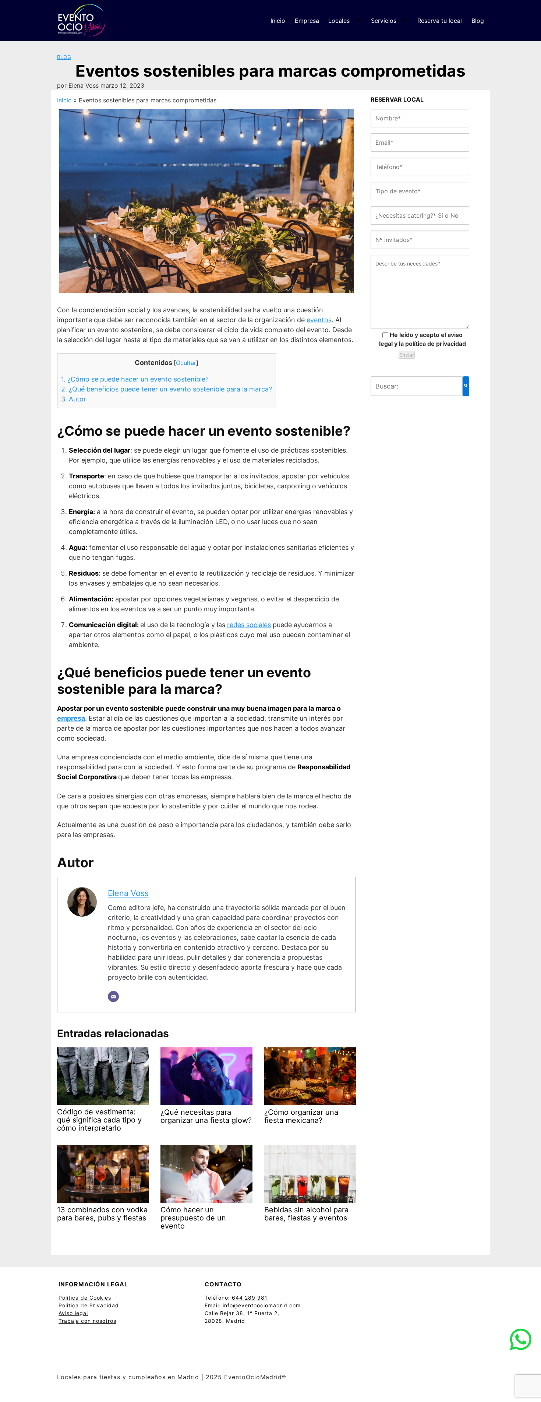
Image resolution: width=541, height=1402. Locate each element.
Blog (477, 20)
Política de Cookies (85, 1297)
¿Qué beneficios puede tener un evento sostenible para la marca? (166, 389)
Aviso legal (73, 1313)
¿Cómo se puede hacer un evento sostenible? (135, 379)
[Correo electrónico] (113, 996)
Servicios (383, 20)
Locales (339, 20)
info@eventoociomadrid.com (262, 1305)
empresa (71, 718)
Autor (73, 399)
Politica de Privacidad (89, 1305)
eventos (319, 320)
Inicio (277, 20)
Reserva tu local (439, 20)
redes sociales (249, 625)
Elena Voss (128, 893)
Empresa (307, 20)
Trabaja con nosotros (87, 1321)
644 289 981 (250, 1297)
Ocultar (186, 362)
